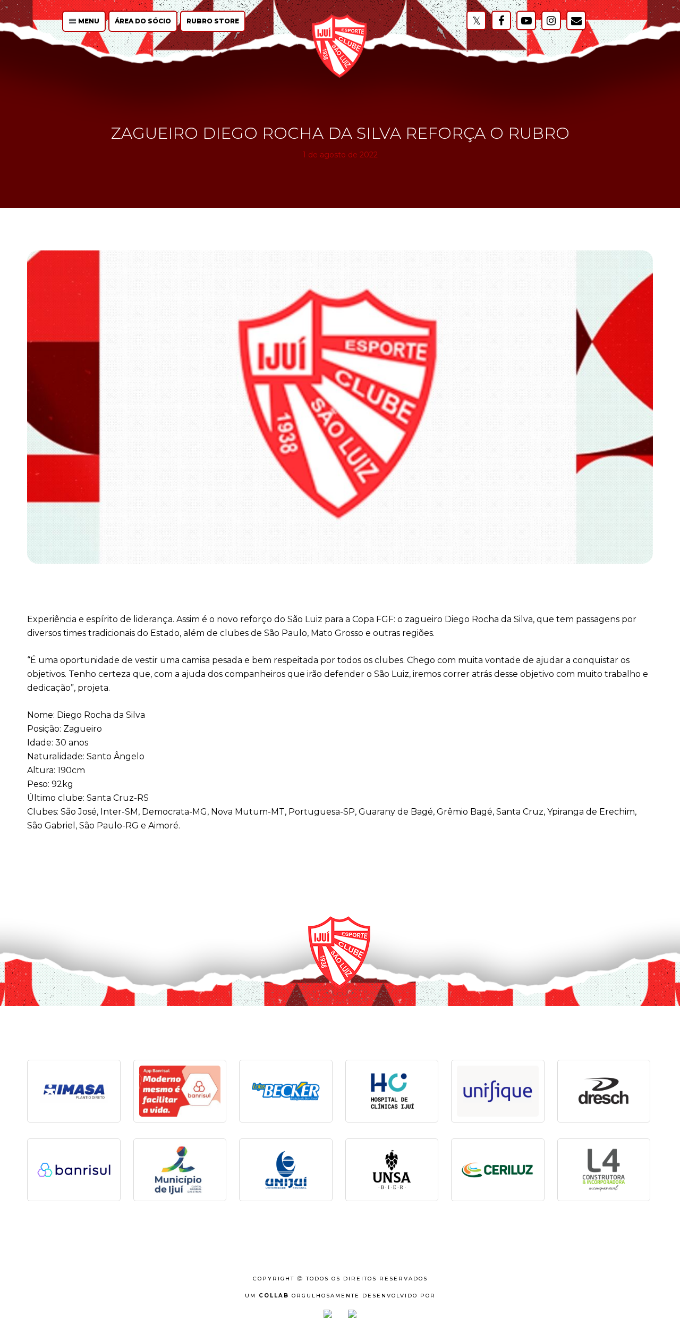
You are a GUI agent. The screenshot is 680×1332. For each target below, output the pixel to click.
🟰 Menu (84, 21)
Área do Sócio (143, 21)
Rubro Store (212, 21)
